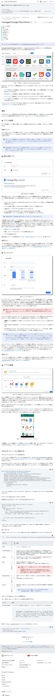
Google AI (4, 684)
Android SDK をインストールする (44, 662)
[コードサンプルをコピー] (52, 469)
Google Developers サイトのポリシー (37, 647)
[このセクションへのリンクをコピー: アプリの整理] (14, 365)
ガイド (14, 18)
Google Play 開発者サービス (25, 664)
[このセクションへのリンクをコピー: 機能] (6, 111)
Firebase (3, 679)
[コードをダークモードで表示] (50, 469)
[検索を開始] (37, 1)
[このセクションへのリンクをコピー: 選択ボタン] (9, 241)
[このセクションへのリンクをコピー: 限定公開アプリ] (16, 156)
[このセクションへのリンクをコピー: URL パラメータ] (10, 530)
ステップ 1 (18, 546)
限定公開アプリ (8, 94)
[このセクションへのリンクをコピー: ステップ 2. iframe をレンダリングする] (26, 497)
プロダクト (8, 17)
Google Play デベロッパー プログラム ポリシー (34, 309)
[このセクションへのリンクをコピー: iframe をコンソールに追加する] (25, 451)
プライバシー (9, 691)
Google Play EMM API (7, 18)
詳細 (28, 5)
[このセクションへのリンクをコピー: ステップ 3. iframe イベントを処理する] (26, 596)
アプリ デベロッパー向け (7, 664)
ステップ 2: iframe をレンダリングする (36, 141)
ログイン (51, 1)
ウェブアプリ (7, 96)
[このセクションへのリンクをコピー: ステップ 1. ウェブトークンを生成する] (26, 455)
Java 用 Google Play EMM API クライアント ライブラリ (23, 459)
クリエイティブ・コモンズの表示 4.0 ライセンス (30, 646)
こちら (33, 216)
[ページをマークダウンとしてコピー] (35, 22)
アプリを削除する (20, 349)
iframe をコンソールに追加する (10, 104)
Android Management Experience (29, 44)
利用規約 (3, 691)
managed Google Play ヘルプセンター (34, 236)
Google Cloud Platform (6, 682)
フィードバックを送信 (47, 22)
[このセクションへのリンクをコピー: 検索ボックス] (11, 130)
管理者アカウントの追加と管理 (11, 229)
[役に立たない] (52, 17)
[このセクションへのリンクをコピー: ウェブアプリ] (14, 253)
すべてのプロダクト (6, 686)
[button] (27, 120)
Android (3, 675)
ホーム (3, 17)
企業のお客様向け (5, 662)
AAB (16, 208)
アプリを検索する (8, 90)
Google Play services (16, 17)
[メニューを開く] (2, 1)
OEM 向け (4, 667)
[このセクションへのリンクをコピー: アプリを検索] (14, 120)
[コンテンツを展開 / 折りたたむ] (11, 26)
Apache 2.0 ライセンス (10, 647)
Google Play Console (23, 667)
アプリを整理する (8, 98)
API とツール (22, 662)
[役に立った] (50, 17)
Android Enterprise (10, 1)
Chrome (3, 677)
